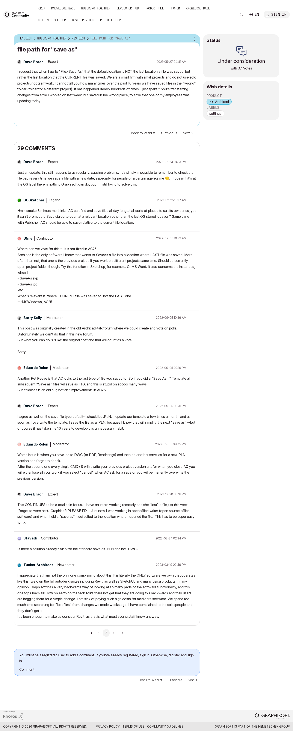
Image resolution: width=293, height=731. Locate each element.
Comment (26, 669)
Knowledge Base (63, 8)
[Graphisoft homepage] (272, 716)
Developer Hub (127, 8)
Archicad (222, 102)
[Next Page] (122, 633)
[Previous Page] (91, 633)
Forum (41, 8)
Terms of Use (133, 726)
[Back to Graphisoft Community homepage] (17, 14)
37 (240, 68)
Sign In (278, 14)
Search (242, 14)
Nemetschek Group (274, 726)
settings (215, 113)
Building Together (95, 8)
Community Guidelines (165, 726)
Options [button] (194, 38)
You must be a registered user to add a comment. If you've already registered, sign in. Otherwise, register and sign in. (106, 658)
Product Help (155, 8)
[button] (191, 162)
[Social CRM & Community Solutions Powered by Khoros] (13, 715)
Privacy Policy (108, 726)
